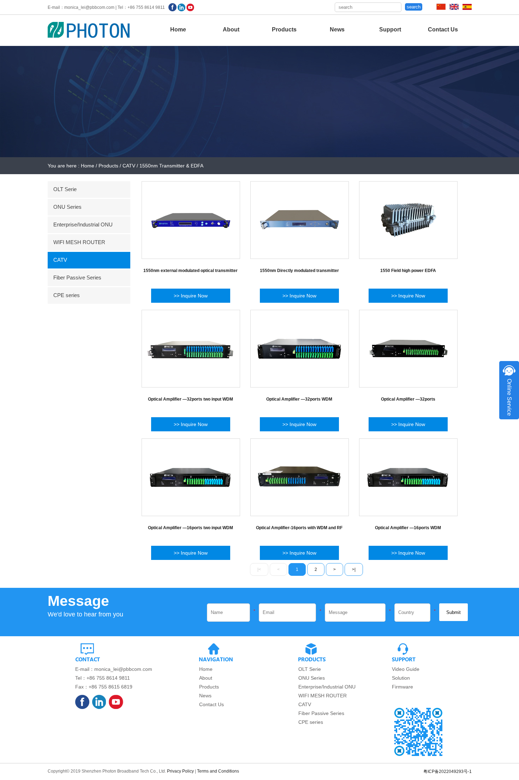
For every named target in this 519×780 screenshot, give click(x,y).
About (231, 29)
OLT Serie (65, 189)
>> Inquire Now (191, 296)
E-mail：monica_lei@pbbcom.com (113, 669)
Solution (401, 678)
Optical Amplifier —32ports (408, 399)
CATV (60, 260)
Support (390, 29)
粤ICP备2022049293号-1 (447, 771)
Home (178, 29)
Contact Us (443, 29)
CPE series (66, 295)
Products (284, 29)
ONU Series (67, 207)
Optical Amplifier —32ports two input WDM (190, 399)
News (337, 29)
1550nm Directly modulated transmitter (299, 270)
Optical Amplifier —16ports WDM (408, 527)
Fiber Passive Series (77, 277)
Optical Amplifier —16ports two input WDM (190, 527)
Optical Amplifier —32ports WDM (299, 399)
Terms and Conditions (218, 771)
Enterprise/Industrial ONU (83, 224)
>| (354, 569)
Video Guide (405, 669)
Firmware (402, 687)
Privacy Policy (180, 771)
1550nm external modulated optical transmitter (190, 270)
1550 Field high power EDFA (408, 270)
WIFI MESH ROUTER (79, 242)
